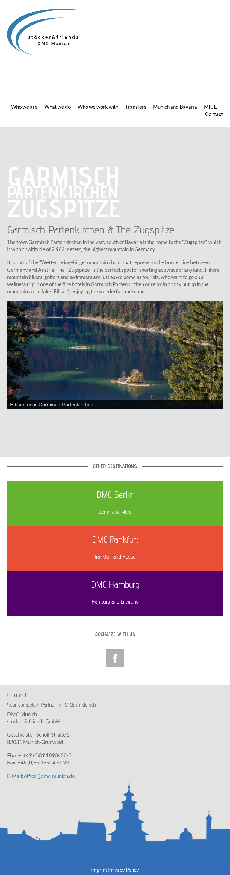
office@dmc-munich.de (49, 776)
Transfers (135, 107)
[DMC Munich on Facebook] (115, 657)
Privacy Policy (123, 870)
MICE (210, 107)
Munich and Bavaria (175, 107)
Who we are (24, 107)
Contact (214, 114)
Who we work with (98, 107)
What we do (57, 107)
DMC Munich (47, 32)
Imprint (99, 870)
